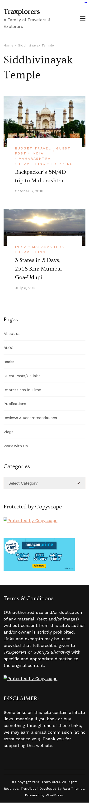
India (38, 153)
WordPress (54, 795)
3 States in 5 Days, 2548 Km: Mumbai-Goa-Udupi (39, 269)
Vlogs (8, 432)
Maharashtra (35, 158)
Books (9, 361)
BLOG (9, 347)
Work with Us (16, 446)
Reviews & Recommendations (30, 417)
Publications (15, 403)
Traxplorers (22, 12)
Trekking (62, 164)
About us (12, 333)
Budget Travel (33, 148)
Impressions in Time (22, 390)
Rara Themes (73, 788)
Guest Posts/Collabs (22, 376)
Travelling (32, 164)
